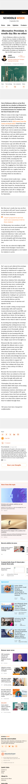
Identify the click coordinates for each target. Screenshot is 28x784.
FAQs (2, 773)
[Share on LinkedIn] (14, 434)
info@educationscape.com (8, 762)
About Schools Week (6, 778)
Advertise (3, 780)
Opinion (15, 25)
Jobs (8, 25)
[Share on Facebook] (6, 434)
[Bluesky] (9, 746)
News (3, 25)
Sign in (24, 12)
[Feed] (2, 746)
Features (24, 25)
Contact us (4, 769)
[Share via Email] (18, 434)
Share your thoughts (14, 465)
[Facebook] (6, 746)
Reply (5, 460)
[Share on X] (10, 434)
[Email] (16, 746)
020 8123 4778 (6, 760)
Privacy (3, 771)
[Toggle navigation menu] (2, 12)
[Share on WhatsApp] (2, 434)
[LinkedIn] (12, 746)
